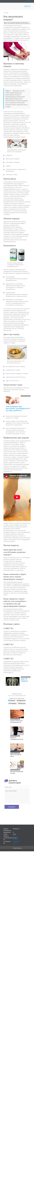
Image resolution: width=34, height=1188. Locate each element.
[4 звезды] (13, 695)
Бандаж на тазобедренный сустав (16, 738)
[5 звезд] (15, 695)
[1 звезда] (9, 695)
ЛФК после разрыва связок (15, 755)
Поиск (29, 1)
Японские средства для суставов (16, 772)
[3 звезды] (12, 695)
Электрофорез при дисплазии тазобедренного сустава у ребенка (18, 408)
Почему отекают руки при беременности (16, 721)
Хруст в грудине (24, 680)
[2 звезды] (10, 695)
